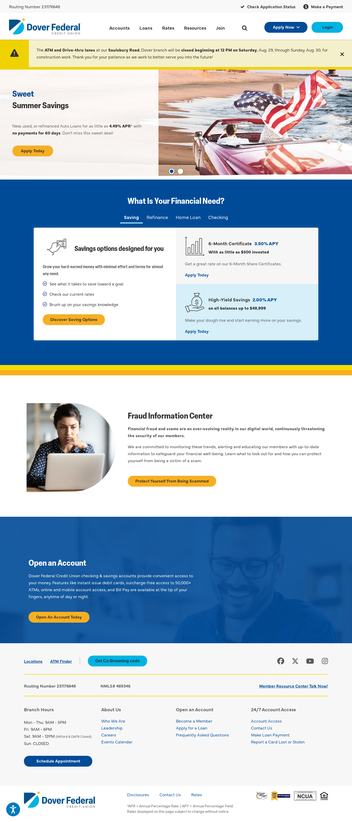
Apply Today (33, 150)
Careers (108, 735)
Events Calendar (116, 741)
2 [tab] (180, 171)
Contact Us (261, 728)
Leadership (112, 728)
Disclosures (138, 794)
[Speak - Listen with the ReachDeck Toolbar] (13, 809)
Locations (33, 661)
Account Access (266, 721)
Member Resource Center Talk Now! (293, 686)
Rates (196, 794)
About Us (111, 709)
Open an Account (194, 709)
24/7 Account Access (273, 709)
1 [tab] (171, 171)
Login (327, 27)
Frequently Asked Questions (202, 735)
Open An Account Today (59, 617)
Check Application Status (271, 6)
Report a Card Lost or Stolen (278, 741)
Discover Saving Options (73, 319)
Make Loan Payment (270, 735)
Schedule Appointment (58, 761)
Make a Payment (326, 6)
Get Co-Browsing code (117, 661)
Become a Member (194, 721)
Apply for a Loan (191, 728)
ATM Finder (61, 661)
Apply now (283, 27)
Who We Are (113, 721)
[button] (342, 53)
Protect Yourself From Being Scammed (172, 481)
